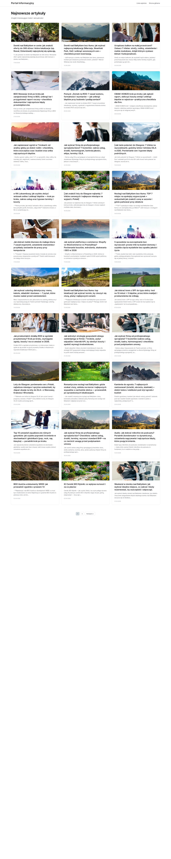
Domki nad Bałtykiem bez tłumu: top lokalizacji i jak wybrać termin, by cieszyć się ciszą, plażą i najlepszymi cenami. (85, 293)
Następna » (90, 514)
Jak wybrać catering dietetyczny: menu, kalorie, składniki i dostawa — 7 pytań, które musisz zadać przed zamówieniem (34, 293)
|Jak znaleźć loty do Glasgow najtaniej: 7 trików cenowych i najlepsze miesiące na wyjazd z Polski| (83, 196)
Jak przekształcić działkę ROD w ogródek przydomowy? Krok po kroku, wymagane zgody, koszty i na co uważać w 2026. (33, 339)
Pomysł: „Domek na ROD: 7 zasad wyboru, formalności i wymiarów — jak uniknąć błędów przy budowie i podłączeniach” (84, 97)
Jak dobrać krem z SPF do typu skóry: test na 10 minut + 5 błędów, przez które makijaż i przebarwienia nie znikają (135, 293)
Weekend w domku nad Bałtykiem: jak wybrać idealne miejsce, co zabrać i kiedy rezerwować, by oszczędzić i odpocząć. (134, 487)
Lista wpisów (142, 3)
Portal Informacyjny (22, 3)
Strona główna (154, 3)
